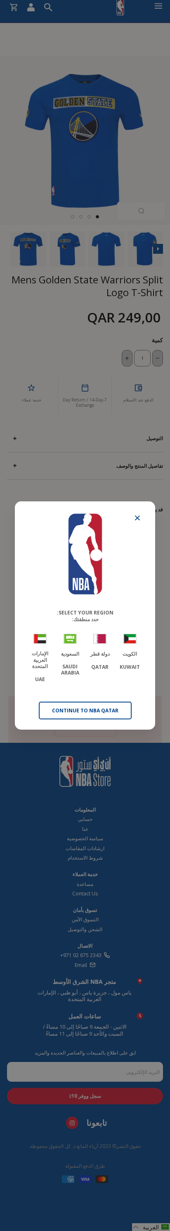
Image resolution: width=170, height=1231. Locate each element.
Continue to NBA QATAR (85, 710)
